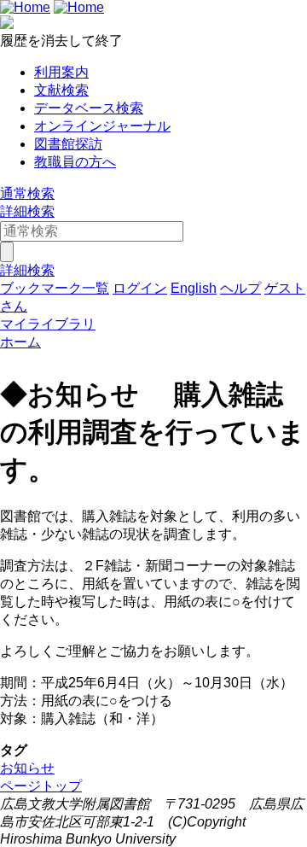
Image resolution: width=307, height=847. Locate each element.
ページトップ (41, 786)
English (194, 288)
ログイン (140, 288)
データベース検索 (88, 108)
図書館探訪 (68, 144)
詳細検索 (27, 211)
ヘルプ (240, 288)
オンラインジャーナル (102, 126)
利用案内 (61, 72)
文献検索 (61, 90)
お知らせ (27, 768)
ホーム (20, 342)
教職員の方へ (75, 162)
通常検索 (27, 193)
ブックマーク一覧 (54, 288)
